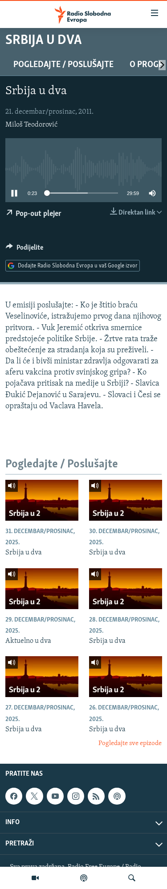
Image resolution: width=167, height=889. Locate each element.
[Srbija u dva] (41, 500)
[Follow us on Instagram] (75, 796)
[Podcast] (83, 878)
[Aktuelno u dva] (41, 588)
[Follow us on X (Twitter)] (34, 796)
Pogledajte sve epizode (130, 743)
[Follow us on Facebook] (13, 796)
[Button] (24, 249)
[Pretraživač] (131, 878)
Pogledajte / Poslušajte (63, 64)
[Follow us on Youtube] (55, 796)
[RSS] (96, 796)
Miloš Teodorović (31, 124)
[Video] (35, 878)
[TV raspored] (116, 796)
